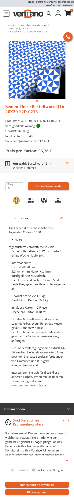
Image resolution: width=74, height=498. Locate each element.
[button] (58, 13)
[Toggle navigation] (6, 13)
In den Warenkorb (48, 186)
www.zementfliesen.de (26, 385)
